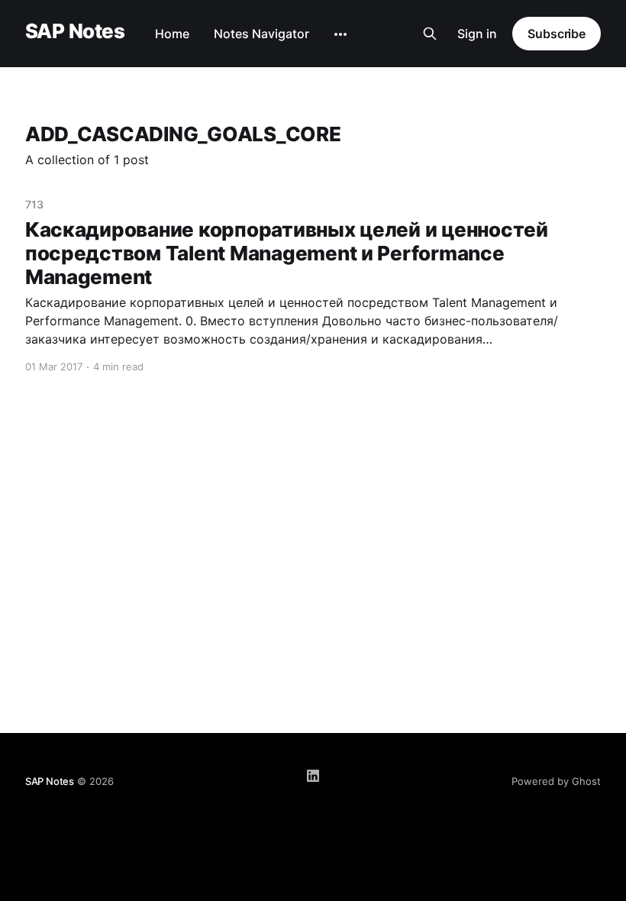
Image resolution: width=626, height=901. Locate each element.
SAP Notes (74, 32)
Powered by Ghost (556, 781)
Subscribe (557, 33)
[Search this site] (430, 33)
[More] (340, 34)
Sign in (477, 33)
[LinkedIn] (313, 776)
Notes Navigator (261, 33)
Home (172, 33)
